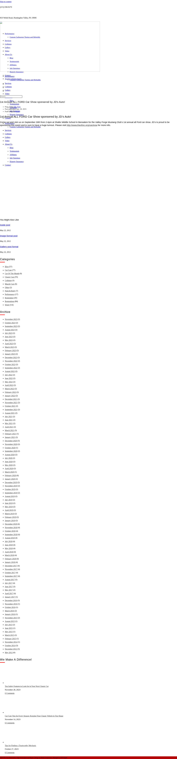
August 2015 (10, 621)
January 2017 (10, 597)
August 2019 (10, 496)
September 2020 (11, 451)
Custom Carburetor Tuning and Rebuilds (25, 80)
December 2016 (11, 600)
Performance (9, 34)
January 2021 (10, 437)
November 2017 (11, 569)
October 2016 (10, 607)
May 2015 (9, 632)
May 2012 (9, 653)
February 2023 (10, 350)
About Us (8, 54)
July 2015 (8, 625)
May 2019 (9, 507)
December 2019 (11, 482)
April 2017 (9, 593)
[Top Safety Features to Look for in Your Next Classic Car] (14, 683)
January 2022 (10, 396)
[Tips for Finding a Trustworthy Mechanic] (14, 742)
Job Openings (15, 68)
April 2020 (9, 468)
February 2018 (10, 559)
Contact (8, 75)
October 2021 (10, 406)
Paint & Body (10, 291)
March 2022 (9, 389)
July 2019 (8, 500)
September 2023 (11, 326)
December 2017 (11, 566)
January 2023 (10, 354)
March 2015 (9, 635)
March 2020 (9, 472)
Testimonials (14, 104)
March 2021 (9, 430)
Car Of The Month (12, 273)
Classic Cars (9, 277)
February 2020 (10, 475)
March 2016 (9, 611)
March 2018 (9, 555)
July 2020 (8, 458)
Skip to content (5, 2)
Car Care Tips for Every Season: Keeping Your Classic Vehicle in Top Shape (34, 716)
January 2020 (10, 479)
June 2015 (9, 628)
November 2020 (11, 444)
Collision (8, 87)
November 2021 (11, 403)
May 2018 (9, 548)
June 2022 (9, 378)
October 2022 (10, 364)
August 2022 (10, 371)
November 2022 (11, 361)
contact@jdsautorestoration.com (12, 12)
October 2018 (10, 531)
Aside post (5, 225)
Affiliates (13, 65)
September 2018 (11, 535)
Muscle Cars (9, 284)
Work (17, 111)
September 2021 (11, 410)
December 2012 (11, 649)
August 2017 (10, 580)
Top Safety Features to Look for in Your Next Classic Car (27, 686)
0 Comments (9, 693)
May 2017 (9, 590)
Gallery (7, 90)
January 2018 (10, 562)
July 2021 (8, 417)
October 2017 (10, 573)
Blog (11, 58)
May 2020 (9, 465)
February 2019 (10, 517)
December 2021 (11, 399)
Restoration (9, 298)
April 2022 (9, 385)
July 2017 (8, 583)
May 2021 (9, 423)
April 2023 (9, 344)
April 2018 (9, 552)
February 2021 (10, 434)
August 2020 (10, 455)
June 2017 (9, 587)
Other (7, 287)
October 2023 (10, 323)
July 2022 (8, 375)
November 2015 (11, 618)
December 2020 (11, 441)
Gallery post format (9, 246)
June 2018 (9, 545)
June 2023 (9, 337)
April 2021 (9, 427)
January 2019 (10, 521)
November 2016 (11, 604)
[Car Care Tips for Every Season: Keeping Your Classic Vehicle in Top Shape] (14, 712)
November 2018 (11, 528)
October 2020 (10, 448)
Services (8, 83)
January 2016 (10, 614)
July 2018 (8, 541)
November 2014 (11, 642)
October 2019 (10, 489)
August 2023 (10, 330)
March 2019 (9, 514)
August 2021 (10, 413)
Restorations (9, 301)
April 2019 (9, 510)
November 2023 (11, 319)
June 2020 (9, 462)
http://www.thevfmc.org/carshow (82, 125)
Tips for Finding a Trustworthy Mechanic (20, 746)
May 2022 (9, 382)
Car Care (8, 270)
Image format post (8, 236)
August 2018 (10, 538)
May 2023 (9, 340)
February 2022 (10, 392)
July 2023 (8, 333)
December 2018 (11, 524)
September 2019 (11, 493)
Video (7, 94)
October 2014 (10, 646)
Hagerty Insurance (17, 115)
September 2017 (11, 576)
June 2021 (9, 420)
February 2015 (10, 639)
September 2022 (11, 368)
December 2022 (11, 357)
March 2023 (9, 347)
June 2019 (9, 503)
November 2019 (11, 486)
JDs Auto (17, 107)
